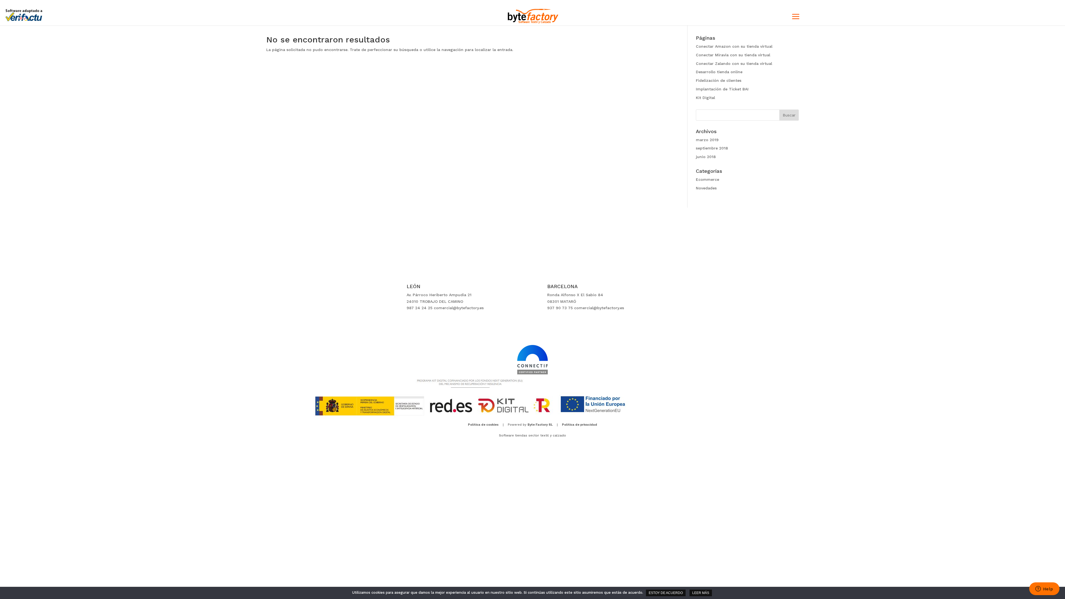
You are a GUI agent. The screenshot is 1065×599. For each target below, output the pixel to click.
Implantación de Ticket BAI (722, 89)
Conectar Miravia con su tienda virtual (733, 55)
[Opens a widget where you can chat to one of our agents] (1044, 589)
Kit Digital (705, 97)
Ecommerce (707, 179)
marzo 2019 (707, 140)
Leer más (700, 593)
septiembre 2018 (712, 148)
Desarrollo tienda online (719, 72)
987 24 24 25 (419, 308)
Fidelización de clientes (718, 80)
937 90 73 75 (560, 308)
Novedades (706, 188)
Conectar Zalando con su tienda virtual (734, 63)
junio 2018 (706, 156)
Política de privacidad (579, 425)
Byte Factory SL (540, 425)
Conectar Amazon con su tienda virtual (734, 46)
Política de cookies (483, 425)
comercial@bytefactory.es (459, 308)
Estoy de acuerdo (666, 593)
